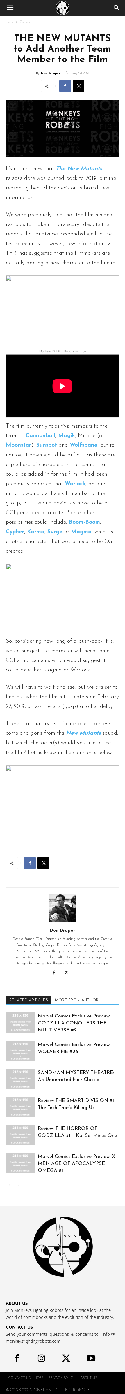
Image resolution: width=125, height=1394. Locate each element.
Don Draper (50, 73)
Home (10, 22)
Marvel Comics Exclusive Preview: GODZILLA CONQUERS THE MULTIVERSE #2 (74, 1023)
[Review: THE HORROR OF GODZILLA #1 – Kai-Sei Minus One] (20, 1135)
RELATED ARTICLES (28, 1000)
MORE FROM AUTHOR (77, 1000)
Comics (24, 22)
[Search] (117, 8)
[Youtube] (91, 1360)
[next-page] (18, 1185)
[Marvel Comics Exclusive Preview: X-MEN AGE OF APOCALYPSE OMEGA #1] (20, 1163)
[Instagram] (41, 1360)
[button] (10, 8)
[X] (78, 86)
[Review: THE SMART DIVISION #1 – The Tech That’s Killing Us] (20, 1107)
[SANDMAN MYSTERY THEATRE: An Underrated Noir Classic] (20, 1079)
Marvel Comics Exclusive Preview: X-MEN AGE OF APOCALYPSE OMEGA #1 (77, 1163)
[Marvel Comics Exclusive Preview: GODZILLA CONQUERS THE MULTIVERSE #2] (20, 1022)
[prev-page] (9, 1185)
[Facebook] (65, 86)
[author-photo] (62, 922)
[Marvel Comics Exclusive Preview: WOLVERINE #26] (20, 1051)
